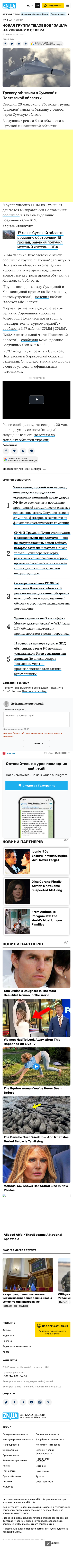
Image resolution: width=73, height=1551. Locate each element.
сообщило (11, 215)
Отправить (36, 743)
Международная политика (18, 1439)
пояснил (42, 297)
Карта (6, 1351)
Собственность (44, 1481)
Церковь (7, 1481)
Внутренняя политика (15, 1434)
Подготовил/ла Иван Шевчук (22, 468)
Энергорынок (10, 1450)
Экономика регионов (15, 1460)
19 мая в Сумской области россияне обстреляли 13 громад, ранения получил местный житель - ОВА (40, 239)
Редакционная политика (17, 1346)
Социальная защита (47, 1434)
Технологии (9, 1471)
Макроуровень (11, 1444)
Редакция (8, 1335)
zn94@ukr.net (45, 1381)
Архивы (7, 1330)
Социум (40, 1460)
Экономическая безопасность (45, 1452)
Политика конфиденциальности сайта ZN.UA (24, 1540)
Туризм (40, 1476)
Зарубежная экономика (50, 1439)
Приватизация (11, 1455)
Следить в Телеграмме (39, 785)
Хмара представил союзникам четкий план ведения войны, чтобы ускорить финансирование (27, 1298)
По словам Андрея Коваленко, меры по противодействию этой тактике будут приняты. (40, 658)
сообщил (10, 328)
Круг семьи (42, 1471)
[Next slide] (67, 14)
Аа (37, 5)
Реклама (8, 1341)
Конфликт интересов (48, 1444)
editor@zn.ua (54, 1386)
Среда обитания (12, 1476)
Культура (8, 1486)
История (41, 1465)
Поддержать (55, 5)
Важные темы (11, 14)
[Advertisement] (36, 166)
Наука (6, 1465)
